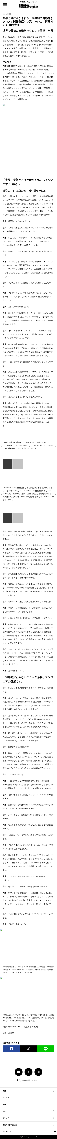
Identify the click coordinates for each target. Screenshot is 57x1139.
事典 (4, 1104)
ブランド (6, 1118)
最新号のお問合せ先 (10, 1125)
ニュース (6, 1098)
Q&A (4, 1111)
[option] (28, 443)
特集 (4, 1091)
